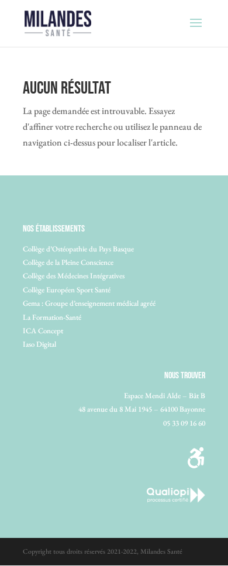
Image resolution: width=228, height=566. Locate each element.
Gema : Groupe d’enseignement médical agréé (89, 303)
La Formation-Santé (52, 317)
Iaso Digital (39, 344)
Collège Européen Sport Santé (66, 290)
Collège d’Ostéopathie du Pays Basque (78, 249)
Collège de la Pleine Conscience (68, 262)
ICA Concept (43, 331)
